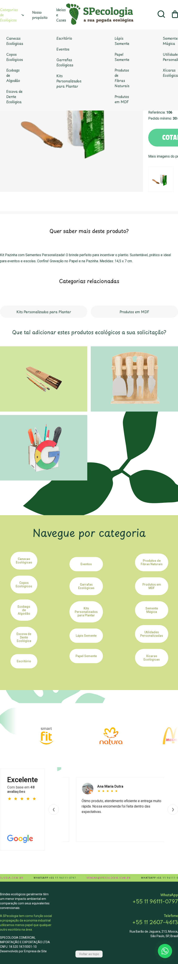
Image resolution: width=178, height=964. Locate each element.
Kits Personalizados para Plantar (68, 81)
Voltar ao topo (89, 954)
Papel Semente (122, 57)
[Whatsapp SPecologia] (164, 950)
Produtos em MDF (122, 99)
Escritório (64, 38)
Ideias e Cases (61, 15)
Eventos (62, 49)
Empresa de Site (35, 951)
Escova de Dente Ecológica (14, 96)
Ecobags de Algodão (13, 75)
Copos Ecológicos (14, 57)
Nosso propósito (40, 15)
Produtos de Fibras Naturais (122, 77)
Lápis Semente (122, 41)
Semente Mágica (151, 610)
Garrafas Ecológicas (64, 62)
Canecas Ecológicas (14, 41)
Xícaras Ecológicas (151, 657)
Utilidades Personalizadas (151, 633)
